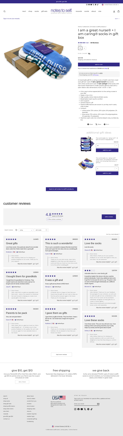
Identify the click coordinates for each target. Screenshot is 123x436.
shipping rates (31, 408)
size (99, 11)
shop (30, 11)
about (93, 11)
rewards (79, 11)
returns (29, 411)
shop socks (6, 401)
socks (37, 11)
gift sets (44, 11)
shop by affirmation (9, 406)
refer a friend (22, 381)
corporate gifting (32, 419)
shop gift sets (7, 403)
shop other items (8, 408)
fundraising (30, 421)
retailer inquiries (31, 414)
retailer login (30, 416)
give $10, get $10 (8, 416)
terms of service (73, 429)
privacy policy (64, 429)
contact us (6, 419)
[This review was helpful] (33, 264)
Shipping (80, 59)
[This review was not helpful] (36, 264)
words (86, 11)
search (5, 396)
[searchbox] (9, 230)
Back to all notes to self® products (61, 189)
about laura (30, 396)
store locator (30, 406)
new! (24, 11)
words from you (31, 401)
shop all (5, 398)
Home (80, 26)
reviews (29, 403)
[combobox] (26, 230)
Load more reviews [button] (61, 354)
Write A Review (109, 216)
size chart (6, 411)
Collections (86, 26)
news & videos (31, 398)
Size (80, 45)
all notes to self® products (98, 26)
